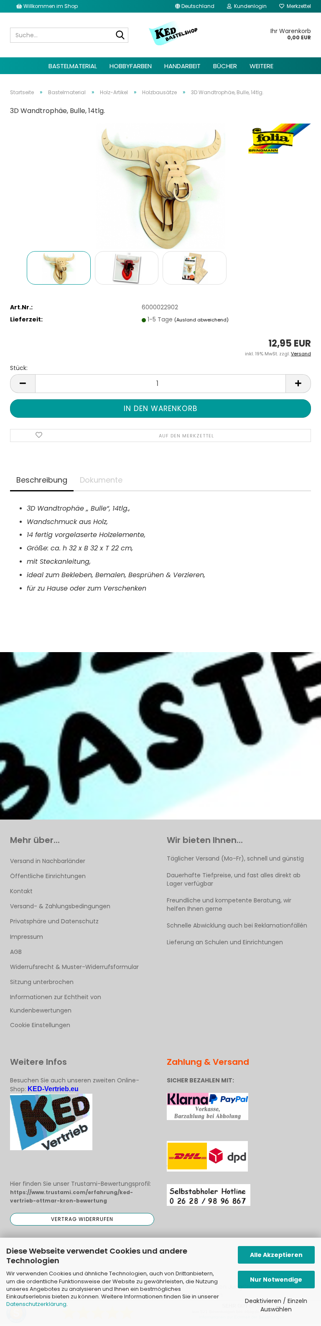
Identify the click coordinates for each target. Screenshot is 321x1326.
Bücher (225, 66)
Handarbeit (182, 66)
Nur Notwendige (276, 1279)
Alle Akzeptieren (276, 1255)
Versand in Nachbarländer (47, 861)
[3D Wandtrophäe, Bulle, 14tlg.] (160, 186)
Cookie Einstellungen (40, 1025)
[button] (195, 6)
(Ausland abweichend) (201, 319)
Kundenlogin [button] (249, 6)
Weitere (261, 66)
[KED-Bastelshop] (174, 34)
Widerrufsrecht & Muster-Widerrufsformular (74, 967)
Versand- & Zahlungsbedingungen (60, 906)
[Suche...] (120, 35)
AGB (16, 952)
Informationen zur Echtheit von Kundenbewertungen (55, 1004)
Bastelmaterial (72, 66)
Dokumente (101, 480)
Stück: (19, 368)
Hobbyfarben (131, 66)
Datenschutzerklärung (36, 1304)
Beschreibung (41, 480)
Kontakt (21, 891)
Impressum (26, 937)
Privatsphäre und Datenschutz (54, 921)
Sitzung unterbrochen (42, 982)
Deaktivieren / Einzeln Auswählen (276, 1305)
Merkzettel (297, 6)
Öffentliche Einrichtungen (48, 876)
